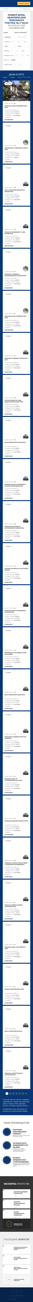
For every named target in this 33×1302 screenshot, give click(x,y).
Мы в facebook (20, 1291)
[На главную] (8, 3)
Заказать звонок (24, 3)
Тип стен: (6, 60)
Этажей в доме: (8, 64)
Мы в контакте (12, 1291)
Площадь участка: (9, 55)
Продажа (8, 83)
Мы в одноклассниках (16, 1291)
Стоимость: (7, 41)
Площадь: (6, 51)
